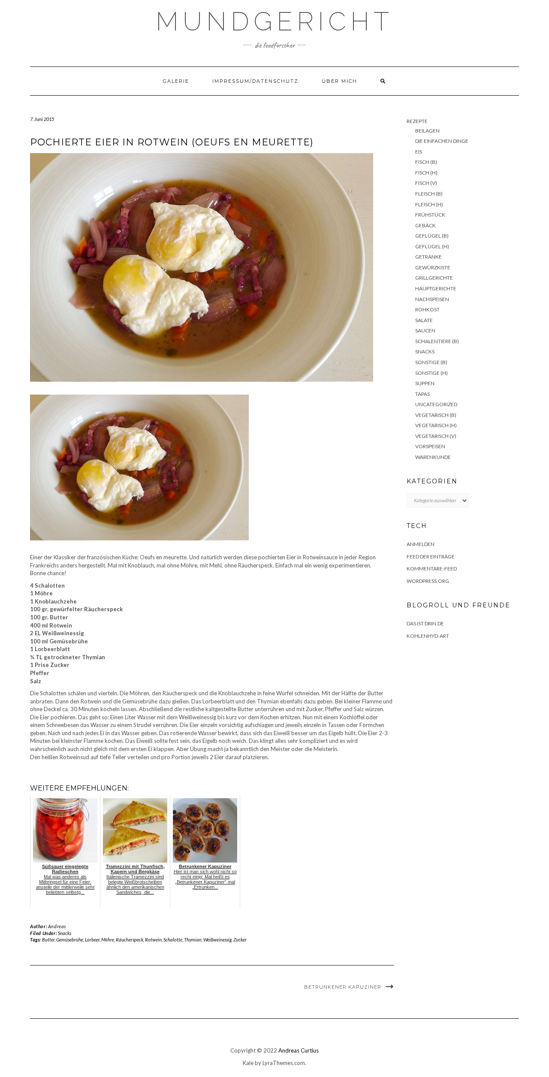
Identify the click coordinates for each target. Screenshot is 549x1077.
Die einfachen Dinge (441, 141)
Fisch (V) (426, 183)
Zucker (240, 939)
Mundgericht (274, 21)
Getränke (428, 256)
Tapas (422, 394)
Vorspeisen (430, 446)
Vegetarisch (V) (435, 436)
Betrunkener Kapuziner (342, 987)
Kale (248, 1062)
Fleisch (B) (429, 193)
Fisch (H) (426, 172)
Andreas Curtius (298, 1050)
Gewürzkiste (432, 267)
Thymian (193, 939)
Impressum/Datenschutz (255, 81)
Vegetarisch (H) (436, 425)
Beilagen (427, 130)
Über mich (339, 81)
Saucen (425, 330)
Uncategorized (436, 404)
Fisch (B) (426, 162)
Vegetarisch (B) (435, 415)
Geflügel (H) (432, 246)
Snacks (64, 933)
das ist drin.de (425, 623)
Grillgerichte (434, 278)
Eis (418, 151)
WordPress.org (428, 581)
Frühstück (430, 214)
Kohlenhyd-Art (428, 636)
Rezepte (417, 121)
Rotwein (153, 939)
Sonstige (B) (431, 362)
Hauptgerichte (435, 288)
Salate (424, 320)
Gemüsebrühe (69, 939)
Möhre (107, 939)
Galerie (176, 81)
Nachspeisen (432, 299)
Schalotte (172, 939)
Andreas (57, 926)
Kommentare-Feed (432, 568)
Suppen (424, 383)
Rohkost (427, 309)
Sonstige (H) (431, 373)
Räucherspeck (129, 939)
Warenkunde (433, 457)
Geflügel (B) (432, 235)
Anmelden (420, 544)
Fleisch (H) (429, 204)
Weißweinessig (217, 939)
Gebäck (425, 225)
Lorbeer (92, 939)
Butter (48, 939)
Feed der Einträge (431, 556)
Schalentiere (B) (437, 341)
